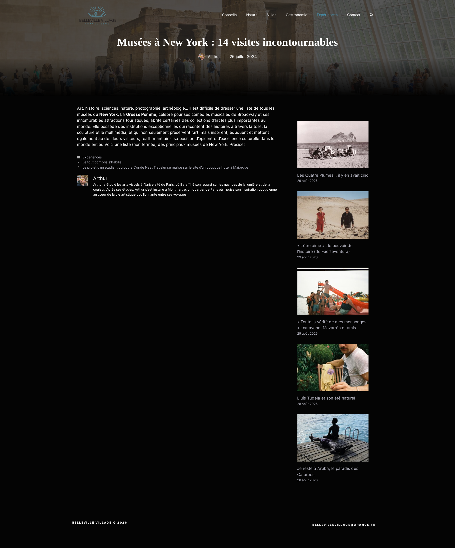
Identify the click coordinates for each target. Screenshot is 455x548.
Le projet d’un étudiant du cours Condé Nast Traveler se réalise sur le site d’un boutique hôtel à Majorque (165, 167)
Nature (252, 15)
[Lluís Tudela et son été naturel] (333, 388)
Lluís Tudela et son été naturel (326, 398)
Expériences (327, 15)
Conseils (229, 15)
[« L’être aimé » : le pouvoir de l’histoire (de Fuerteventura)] (333, 235)
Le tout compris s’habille (101, 162)
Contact (353, 15)
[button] (371, 15)
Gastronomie (296, 15)
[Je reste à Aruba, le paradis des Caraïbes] (333, 458)
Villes (271, 15)
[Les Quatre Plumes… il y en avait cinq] (333, 165)
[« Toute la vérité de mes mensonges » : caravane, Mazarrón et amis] (333, 311)
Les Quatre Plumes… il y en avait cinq (333, 175)
